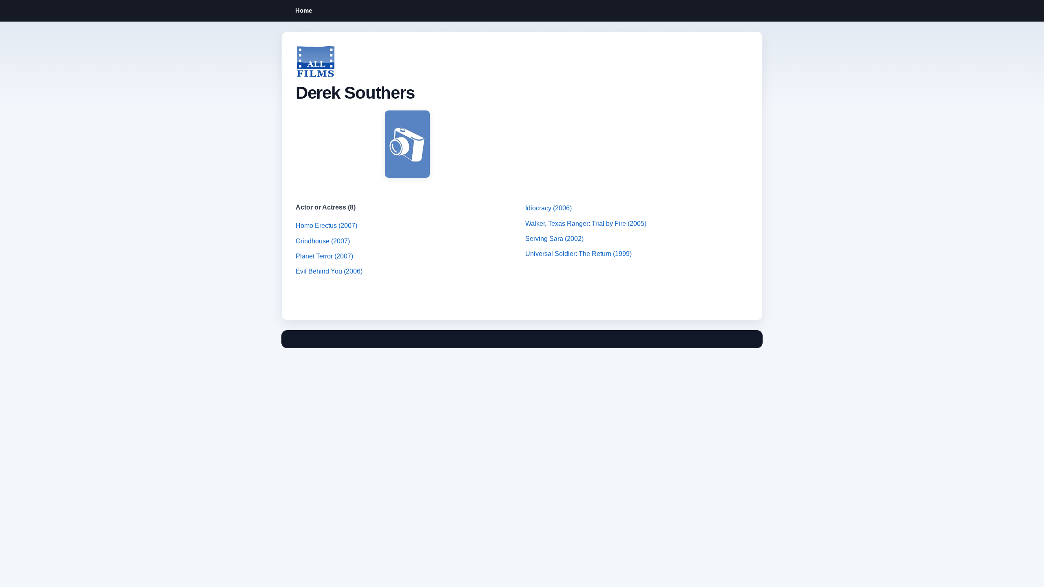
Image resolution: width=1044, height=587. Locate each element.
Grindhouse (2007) (323, 241)
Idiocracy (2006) (548, 208)
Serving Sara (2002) (554, 238)
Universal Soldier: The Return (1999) (578, 253)
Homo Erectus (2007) (326, 225)
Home (303, 10)
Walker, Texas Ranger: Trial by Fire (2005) (585, 223)
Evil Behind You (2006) (329, 271)
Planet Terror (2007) (324, 256)
